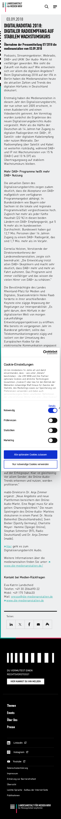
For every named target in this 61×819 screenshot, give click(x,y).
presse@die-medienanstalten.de (32, 597)
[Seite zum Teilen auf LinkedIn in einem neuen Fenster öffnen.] (11, 624)
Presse (11, 727)
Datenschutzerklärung (17, 768)
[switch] (52, 420)
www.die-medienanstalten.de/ (23, 566)
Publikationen (13, 795)
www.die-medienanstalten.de (25, 600)
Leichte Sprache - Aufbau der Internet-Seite (27, 789)
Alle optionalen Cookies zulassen (30, 454)
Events (10, 713)
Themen (11, 706)
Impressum (12, 773)
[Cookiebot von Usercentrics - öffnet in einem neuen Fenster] (43, 352)
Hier (9, 546)
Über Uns (12, 720)
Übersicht (11, 784)
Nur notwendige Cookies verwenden (30, 464)
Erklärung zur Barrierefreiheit (21, 779)
